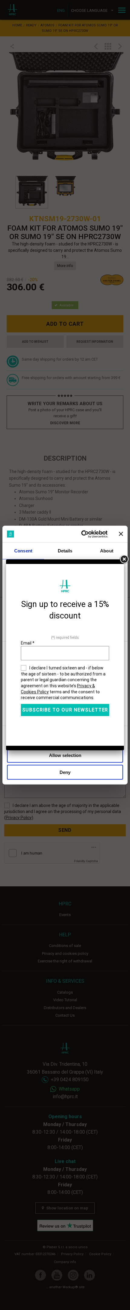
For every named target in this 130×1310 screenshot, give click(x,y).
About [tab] (106, 550)
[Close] (124, 559)
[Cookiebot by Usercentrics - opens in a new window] (82, 534)
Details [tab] (65, 550)
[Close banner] (121, 534)
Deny (65, 772)
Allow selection (65, 755)
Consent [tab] (23, 550)
